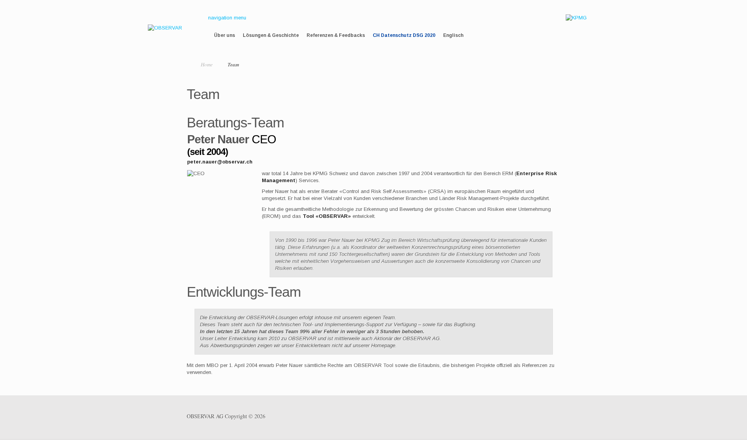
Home (207, 64)
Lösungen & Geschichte (271, 35)
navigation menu (227, 18)
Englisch (453, 35)
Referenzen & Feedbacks (336, 35)
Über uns (224, 35)
